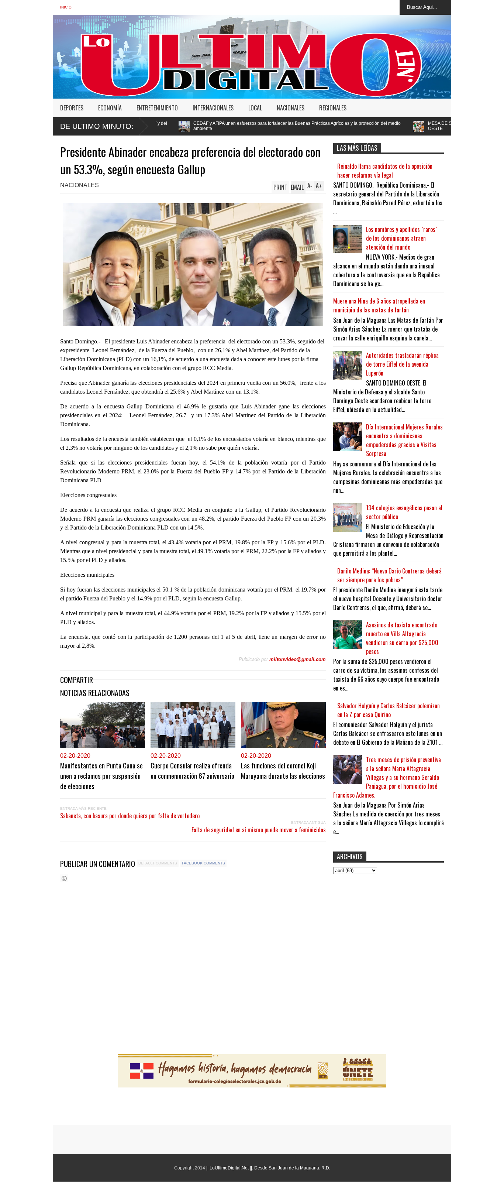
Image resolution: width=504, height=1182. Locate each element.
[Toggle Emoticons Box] (64, 878)
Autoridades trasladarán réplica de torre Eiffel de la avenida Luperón (402, 364)
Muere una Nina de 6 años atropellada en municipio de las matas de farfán (379, 305)
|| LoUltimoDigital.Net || (229, 1168)
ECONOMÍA (110, 107)
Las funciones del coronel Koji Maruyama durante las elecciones (283, 770)
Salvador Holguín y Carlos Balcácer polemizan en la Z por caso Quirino (388, 710)
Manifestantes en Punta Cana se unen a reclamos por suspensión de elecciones (101, 775)
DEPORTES (71, 107)
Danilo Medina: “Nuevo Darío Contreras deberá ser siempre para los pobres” (389, 575)
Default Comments (157, 863)
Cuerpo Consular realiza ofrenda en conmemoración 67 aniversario (192, 770)
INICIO (66, 7)
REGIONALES (332, 107)
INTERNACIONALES (213, 107)
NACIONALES (290, 107)
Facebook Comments (203, 863)
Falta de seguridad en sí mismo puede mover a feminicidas (258, 829)
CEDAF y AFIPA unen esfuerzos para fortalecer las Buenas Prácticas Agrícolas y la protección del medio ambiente (218, 126)
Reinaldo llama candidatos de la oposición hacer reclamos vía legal (384, 170)
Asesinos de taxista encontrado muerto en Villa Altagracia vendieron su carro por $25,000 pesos (402, 638)
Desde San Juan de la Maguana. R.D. (292, 1168)
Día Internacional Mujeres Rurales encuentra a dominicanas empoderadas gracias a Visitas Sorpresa (404, 440)
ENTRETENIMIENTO (157, 107)
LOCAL (255, 107)
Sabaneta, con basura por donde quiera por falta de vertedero (130, 815)
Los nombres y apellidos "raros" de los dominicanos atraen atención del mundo (401, 238)
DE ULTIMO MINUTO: (97, 126)
